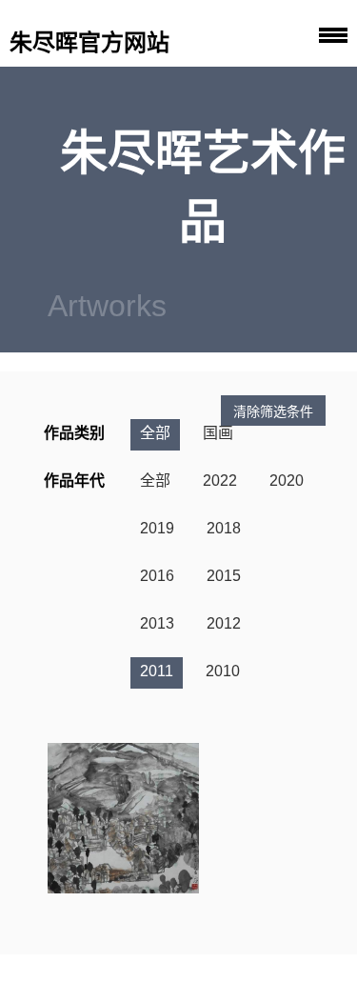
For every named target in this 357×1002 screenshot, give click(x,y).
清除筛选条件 (273, 411)
